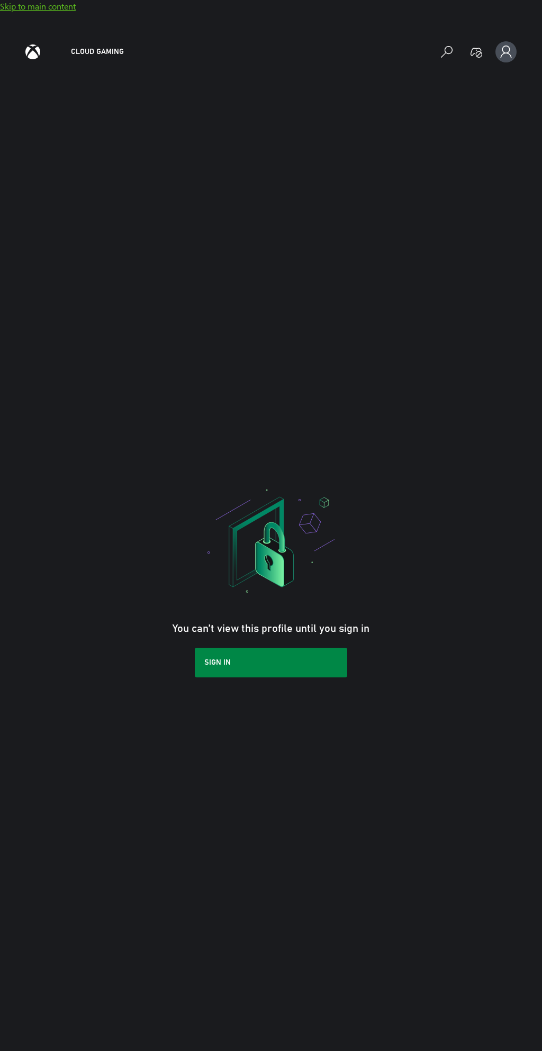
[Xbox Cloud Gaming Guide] (32, 51)
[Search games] (446, 51)
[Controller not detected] (476, 51)
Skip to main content (38, 6)
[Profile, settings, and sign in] (506, 51)
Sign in (217, 662)
